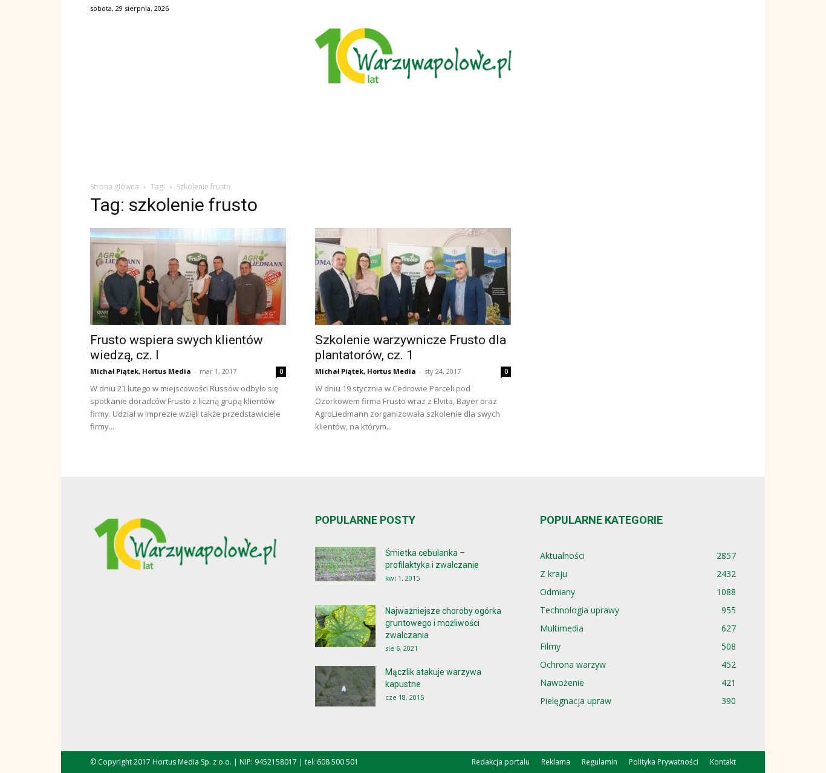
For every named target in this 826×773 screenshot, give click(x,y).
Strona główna (114, 186)
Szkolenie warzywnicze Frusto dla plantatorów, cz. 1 (410, 347)
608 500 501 (338, 762)
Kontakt (723, 762)
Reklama (555, 762)
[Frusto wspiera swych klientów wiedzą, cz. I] (188, 276)
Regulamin (599, 762)
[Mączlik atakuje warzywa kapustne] (345, 686)
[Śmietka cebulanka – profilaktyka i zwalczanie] (345, 564)
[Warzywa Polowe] (413, 57)
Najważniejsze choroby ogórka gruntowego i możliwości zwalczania (443, 623)
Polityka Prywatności (663, 762)
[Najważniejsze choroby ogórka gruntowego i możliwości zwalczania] (345, 626)
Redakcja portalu (501, 762)
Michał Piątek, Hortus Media (140, 371)
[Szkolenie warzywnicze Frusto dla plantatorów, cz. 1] (413, 276)
